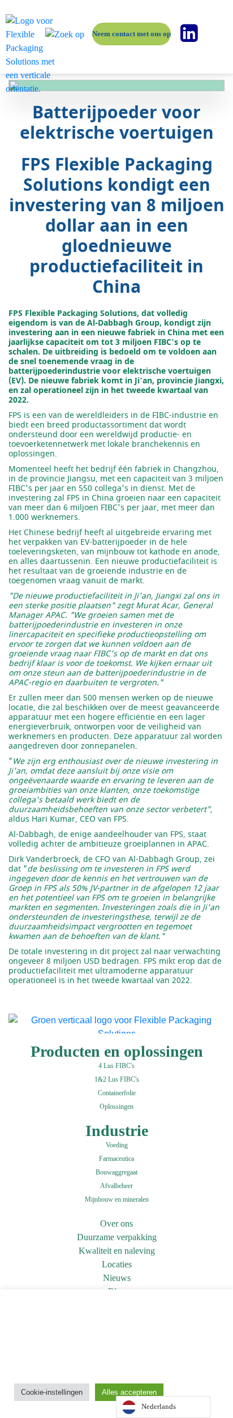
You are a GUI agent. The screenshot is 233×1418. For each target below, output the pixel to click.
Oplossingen (116, 1107)
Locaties (117, 1264)
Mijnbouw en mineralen (117, 1199)
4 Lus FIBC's (116, 1066)
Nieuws (117, 1278)
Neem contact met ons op (131, 33)
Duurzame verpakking (117, 1237)
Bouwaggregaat (116, 1172)
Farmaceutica (116, 1159)
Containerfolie (117, 1093)
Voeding (117, 1145)
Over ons (116, 1223)
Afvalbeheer (116, 1186)
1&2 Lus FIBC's (116, 1079)
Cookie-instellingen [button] (52, 1392)
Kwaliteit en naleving (117, 1250)
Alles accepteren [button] (129, 1392)
